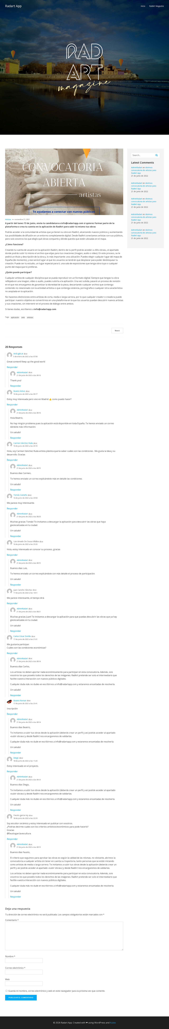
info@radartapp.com (66, 684)
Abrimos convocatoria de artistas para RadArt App (143, 170)
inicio (143, 6)
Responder (12, 367)
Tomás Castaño (20, 495)
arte (23, 317)
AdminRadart (22, 372)
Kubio (113, 1022)
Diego (16, 758)
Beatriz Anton (19, 391)
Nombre (10, 956)
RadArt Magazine (156, 6)
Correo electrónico (15, 967)
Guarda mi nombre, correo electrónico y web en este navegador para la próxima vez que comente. (56, 990)
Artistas (8, 219)
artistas (30, 317)
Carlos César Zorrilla (22, 636)
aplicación (15, 317)
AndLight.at (18, 353)
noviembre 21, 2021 (22, 219)
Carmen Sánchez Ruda (23, 443)
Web (7, 979)
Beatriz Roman (19, 700)
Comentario (12, 920)
